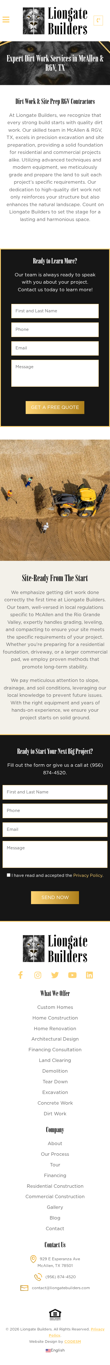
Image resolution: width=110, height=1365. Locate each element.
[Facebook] (20, 974)
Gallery (55, 1207)
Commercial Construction (55, 1197)
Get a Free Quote (55, 407)
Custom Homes (55, 1007)
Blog (55, 1218)
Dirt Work (55, 1114)
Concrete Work (55, 1103)
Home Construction (55, 1018)
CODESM (72, 1342)
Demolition (55, 1071)
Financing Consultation (55, 1050)
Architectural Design (55, 1039)
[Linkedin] (89, 974)
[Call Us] (98, 20)
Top (105, 1360)
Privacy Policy (87, 875)
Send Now (55, 897)
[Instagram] (37, 974)
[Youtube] (72, 974)
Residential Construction (55, 1186)
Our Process (55, 1154)
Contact (55, 1229)
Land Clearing (55, 1060)
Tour (55, 1165)
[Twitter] (55, 974)
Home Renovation (55, 1029)
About (55, 1143)
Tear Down (55, 1082)
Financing (55, 1175)
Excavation (55, 1092)
